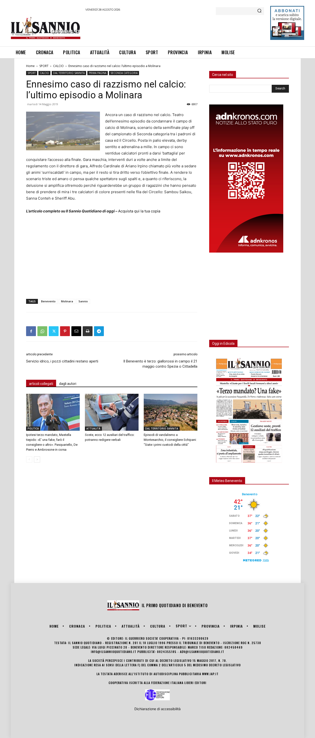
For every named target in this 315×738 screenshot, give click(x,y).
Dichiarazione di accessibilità (157, 709)
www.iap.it (210, 674)
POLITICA (33, 428)
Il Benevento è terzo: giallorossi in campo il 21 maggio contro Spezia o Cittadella (160, 364)
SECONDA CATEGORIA (124, 73)
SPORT (43, 66)
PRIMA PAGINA (97, 73)
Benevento (48, 301)
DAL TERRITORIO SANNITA (69, 73)
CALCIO (58, 66)
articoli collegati (41, 384)
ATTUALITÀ (93, 428)
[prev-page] (29, 459)
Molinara (67, 301)
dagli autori (67, 384)
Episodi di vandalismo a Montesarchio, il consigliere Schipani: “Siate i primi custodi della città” (170, 439)
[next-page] (37, 459)
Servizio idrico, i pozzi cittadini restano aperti (62, 361)
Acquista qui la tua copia (139, 211)
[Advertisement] (175, 28)
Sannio (83, 301)
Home (30, 66)
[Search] (259, 11)
